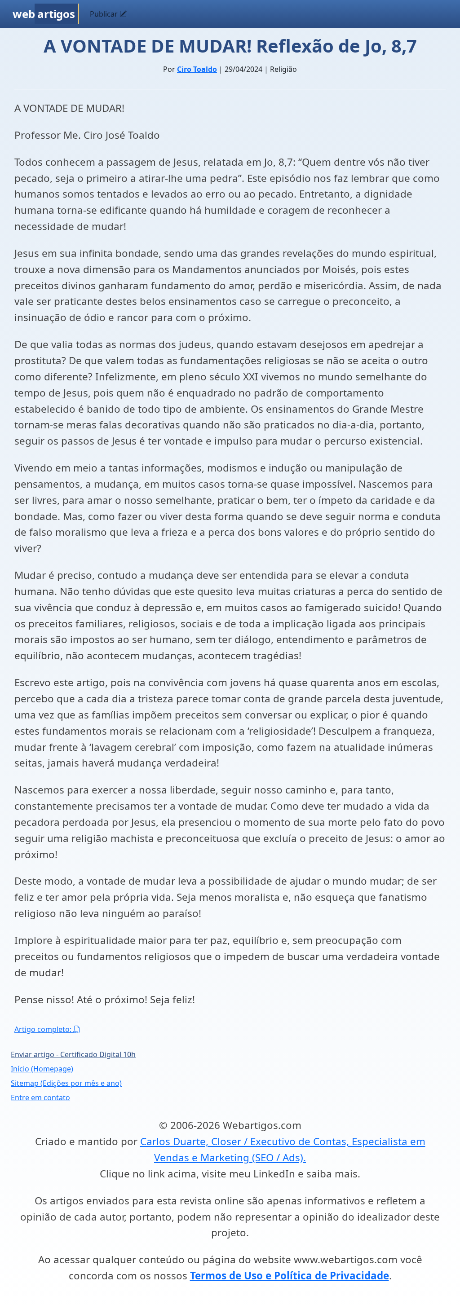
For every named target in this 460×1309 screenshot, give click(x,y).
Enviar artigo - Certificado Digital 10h (73, 1054)
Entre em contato (40, 1097)
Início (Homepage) (42, 1069)
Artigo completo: (43, 1029)
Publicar (104, 14)
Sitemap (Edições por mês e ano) (66, 1083)
